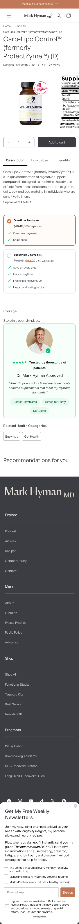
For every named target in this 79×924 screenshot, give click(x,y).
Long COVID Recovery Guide (25, 776)
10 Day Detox (14, 746)
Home (7, 26)
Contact (10, 571)
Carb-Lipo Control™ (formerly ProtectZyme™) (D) (33, 31)
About (9, 603)
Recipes (10, 551)
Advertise (11, 642)
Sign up (67, 892)
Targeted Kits (14, 694)
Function (11, 613)
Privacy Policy (39, 917)
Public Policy (13, 632)
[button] (9, 15)
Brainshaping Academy (21, 756)
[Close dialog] (75, 806)
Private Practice (16, 622)
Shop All (21, 26)
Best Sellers (13, 704)
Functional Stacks (17, 684)
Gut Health (31, 436)
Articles (10, 541)
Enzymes (11, 436)
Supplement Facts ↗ (17, 202)
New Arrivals (13, 714)
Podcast (10, 531)
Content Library (16, 560)
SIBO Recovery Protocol (21, 766)
